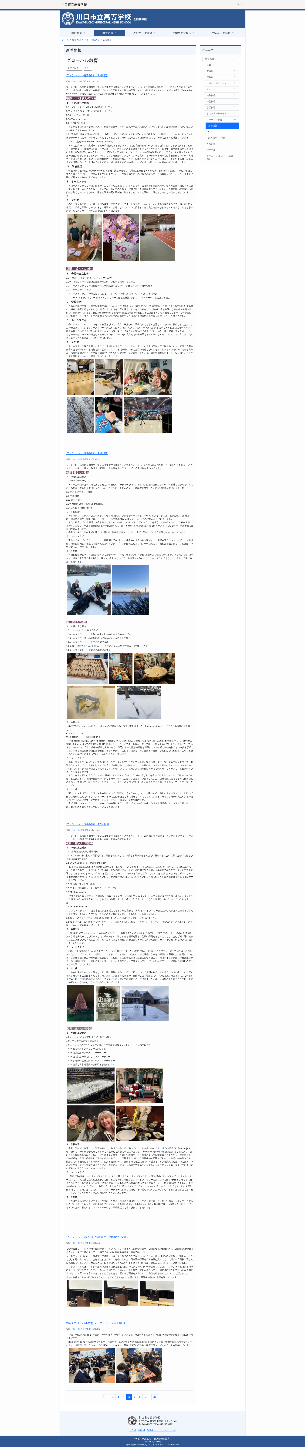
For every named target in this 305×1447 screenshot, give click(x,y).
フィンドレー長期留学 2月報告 (87, 75)
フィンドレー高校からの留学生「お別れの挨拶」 (97, 1237)
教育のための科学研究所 (136, 1445)
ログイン (237, 4)
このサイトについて (166, 1430)
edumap (158, 1442)
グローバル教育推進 (79, 81)
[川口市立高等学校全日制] (106, 19)
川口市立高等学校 (74, 4)
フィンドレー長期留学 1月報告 (87, 453)
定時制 (141, 1430)
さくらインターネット (156, 1445)
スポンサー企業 (172, 1445)
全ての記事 (73, 68)
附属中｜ (151, 1430)
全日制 (132, 1430)
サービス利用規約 (142, 1438)
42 (154, 1397)
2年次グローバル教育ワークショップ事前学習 (95, 1323)
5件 (87, 68)
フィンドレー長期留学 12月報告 (87, 824)
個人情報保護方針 (163, 1438)
